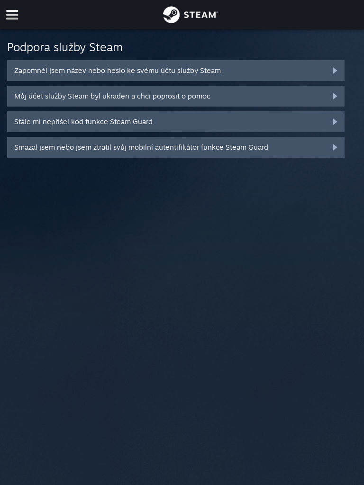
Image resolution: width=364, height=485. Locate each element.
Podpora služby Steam (65, 47)
